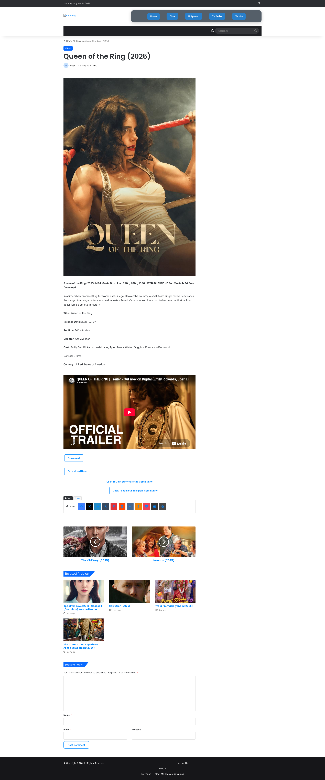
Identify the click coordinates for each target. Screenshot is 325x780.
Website (136, 729)
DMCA (162, 768)
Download (74, 458)
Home (153, 16)
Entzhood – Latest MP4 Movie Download (162, 774)
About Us (183, 763)
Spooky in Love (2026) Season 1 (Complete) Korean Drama (82, 607)
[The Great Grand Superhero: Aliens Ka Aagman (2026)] (83, 629)
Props (72, 65)
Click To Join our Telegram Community (135, 490)
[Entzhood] (69, 15)
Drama (77, 498)
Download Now (77, 471)
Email (67, 729)
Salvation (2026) (119, 606)
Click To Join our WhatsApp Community (129, 481)
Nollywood (193, 16)
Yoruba (239, 16)
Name (67, 715)
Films (172, 16)
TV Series (217, 16)
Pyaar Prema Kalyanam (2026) (174, 606)
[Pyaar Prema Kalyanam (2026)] (175, 591)
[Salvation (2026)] (129, 591)
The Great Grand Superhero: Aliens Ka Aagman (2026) (81, 646)
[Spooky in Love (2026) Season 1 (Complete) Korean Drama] (83, 591)
